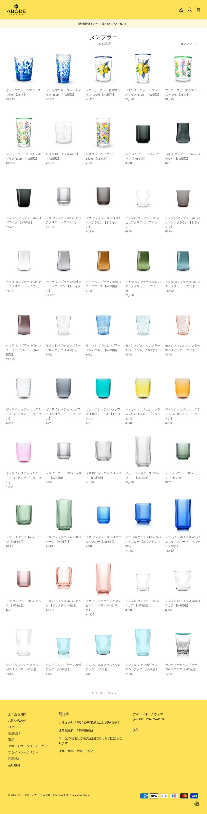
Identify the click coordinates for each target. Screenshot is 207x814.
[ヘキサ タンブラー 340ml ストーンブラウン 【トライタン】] (64, 259)
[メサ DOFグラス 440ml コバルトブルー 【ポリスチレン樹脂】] (143, 515)
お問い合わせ (17, 720)
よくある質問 (17, 714)
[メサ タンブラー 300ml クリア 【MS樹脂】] (64, 451)
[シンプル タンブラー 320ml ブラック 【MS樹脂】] (24, 196)
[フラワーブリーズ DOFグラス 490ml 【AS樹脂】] (183, 68)
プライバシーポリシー (23, 752)
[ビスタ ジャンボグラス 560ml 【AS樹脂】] (103, 132)
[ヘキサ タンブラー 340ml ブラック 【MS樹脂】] (183, 132)
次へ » (111, 693)
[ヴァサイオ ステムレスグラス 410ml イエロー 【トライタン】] (143, 387)
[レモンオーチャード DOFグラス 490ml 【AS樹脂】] (103, 68)
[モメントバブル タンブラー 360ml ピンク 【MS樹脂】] (183, 323)
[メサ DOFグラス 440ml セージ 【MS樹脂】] (24, 515)
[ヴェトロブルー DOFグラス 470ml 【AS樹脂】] (24, 68)
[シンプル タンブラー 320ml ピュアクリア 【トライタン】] (143, 196)
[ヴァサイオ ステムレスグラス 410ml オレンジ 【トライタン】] (183, 387)
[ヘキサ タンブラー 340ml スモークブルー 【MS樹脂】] (183, 259)
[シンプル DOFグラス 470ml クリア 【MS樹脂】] (183, 579)
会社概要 (14, 765)
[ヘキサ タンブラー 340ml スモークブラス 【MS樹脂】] (103, 259)
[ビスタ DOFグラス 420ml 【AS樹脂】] (64, 132)
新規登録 (14, 733)
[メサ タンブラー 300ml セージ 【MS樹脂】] (183, 451)
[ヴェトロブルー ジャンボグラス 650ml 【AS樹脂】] (64, 68)
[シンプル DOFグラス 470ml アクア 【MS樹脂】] (103, 642)
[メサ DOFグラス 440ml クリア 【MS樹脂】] (103, 451)
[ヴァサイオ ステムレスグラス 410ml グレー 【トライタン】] (64, 387)
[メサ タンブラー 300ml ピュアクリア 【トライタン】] (64, 196)
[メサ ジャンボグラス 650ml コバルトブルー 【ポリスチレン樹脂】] (183, 515)
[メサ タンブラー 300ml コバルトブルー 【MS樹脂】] (103, 515)
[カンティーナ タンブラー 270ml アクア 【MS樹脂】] (183, 642)
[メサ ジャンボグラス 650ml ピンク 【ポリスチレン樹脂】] (103, 579)
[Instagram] (135, 730)
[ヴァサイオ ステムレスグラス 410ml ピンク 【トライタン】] (24, 451)
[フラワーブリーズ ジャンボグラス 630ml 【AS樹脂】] (24, 132)
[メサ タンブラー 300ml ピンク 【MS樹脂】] (24, 579)
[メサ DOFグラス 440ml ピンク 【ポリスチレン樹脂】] (64, 579)
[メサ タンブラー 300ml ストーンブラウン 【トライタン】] (103, 196)
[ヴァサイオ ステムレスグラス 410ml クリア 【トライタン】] (24, 387)
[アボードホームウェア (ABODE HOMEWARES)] (16, 9)
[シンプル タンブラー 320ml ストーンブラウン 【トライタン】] (183, 196)
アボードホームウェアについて (29, 746)
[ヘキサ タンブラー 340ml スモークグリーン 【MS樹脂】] (143, 259)
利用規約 (14, 758)
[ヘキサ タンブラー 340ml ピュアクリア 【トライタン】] (24, 259)
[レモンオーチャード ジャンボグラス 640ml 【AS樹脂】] (143, 68)
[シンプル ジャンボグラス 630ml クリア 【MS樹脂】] (24, 642)
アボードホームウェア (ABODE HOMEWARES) (42, 795)
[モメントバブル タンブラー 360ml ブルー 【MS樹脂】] (103, 323)
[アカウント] (180, 9)
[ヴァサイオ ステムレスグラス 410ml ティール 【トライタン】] (103, 387)
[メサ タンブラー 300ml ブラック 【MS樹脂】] (143, 132)
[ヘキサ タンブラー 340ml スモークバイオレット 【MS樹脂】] (24, 323)
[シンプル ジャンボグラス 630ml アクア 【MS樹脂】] (143, 642)
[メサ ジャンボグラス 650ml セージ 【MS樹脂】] (64, 515)
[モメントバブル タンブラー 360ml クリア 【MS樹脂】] (64, 323)
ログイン (14, 727)
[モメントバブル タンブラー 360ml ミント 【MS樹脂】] (143, 323)
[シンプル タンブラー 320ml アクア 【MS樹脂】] (64, 642)
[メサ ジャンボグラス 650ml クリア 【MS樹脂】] (143, 451)
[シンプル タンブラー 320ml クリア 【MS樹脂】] (143, 579)
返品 (11, 740)
